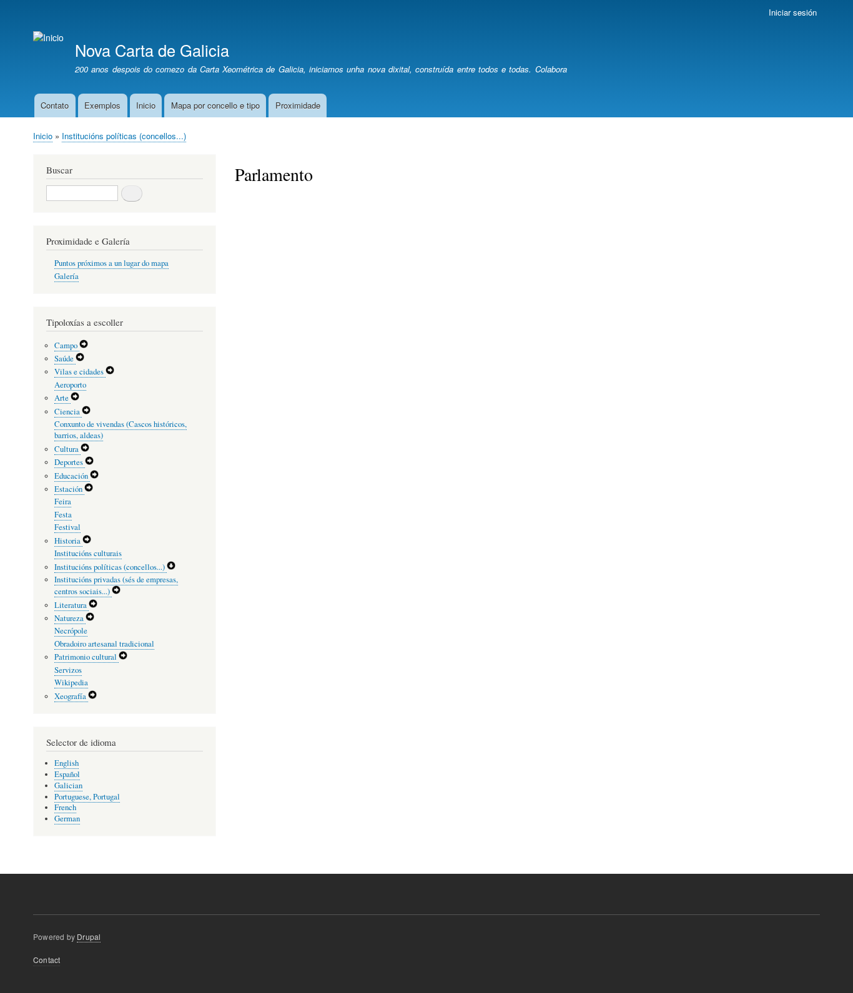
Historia (68, 541)
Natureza (70, 618)
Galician (68, 785)
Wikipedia (71, 682)
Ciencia (68, 411)
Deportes (69, 462)
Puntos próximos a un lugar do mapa (111, 263)
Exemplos (102, 105)
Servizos (68, 670)
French (65, 807)
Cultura (67, 449)
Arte (62, 398)
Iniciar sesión (793, 12)
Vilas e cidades (80, 371)
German (67, 818)
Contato (55, 105)
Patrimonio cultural (86, 657)
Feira (62, 501)
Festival (67, 527)
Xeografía (71, 696)
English (66, 763)
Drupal (89, 936)
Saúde (65, 358)
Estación (69, 489)
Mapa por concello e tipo (215, 105)
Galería (66, 276)
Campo (66, 345)
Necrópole (70, 630)
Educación (72, 476)
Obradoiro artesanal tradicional (104, 643)
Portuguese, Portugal (87, 796)
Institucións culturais (88, 553)
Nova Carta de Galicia (152, 50)
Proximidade (297, 105)
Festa (63, 514)
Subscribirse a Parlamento (240, 213)
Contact (46, 959)
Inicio (145, 105)
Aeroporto (70, 384)
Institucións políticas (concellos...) (124, 136)
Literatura (71, 605)
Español (67, 774)
